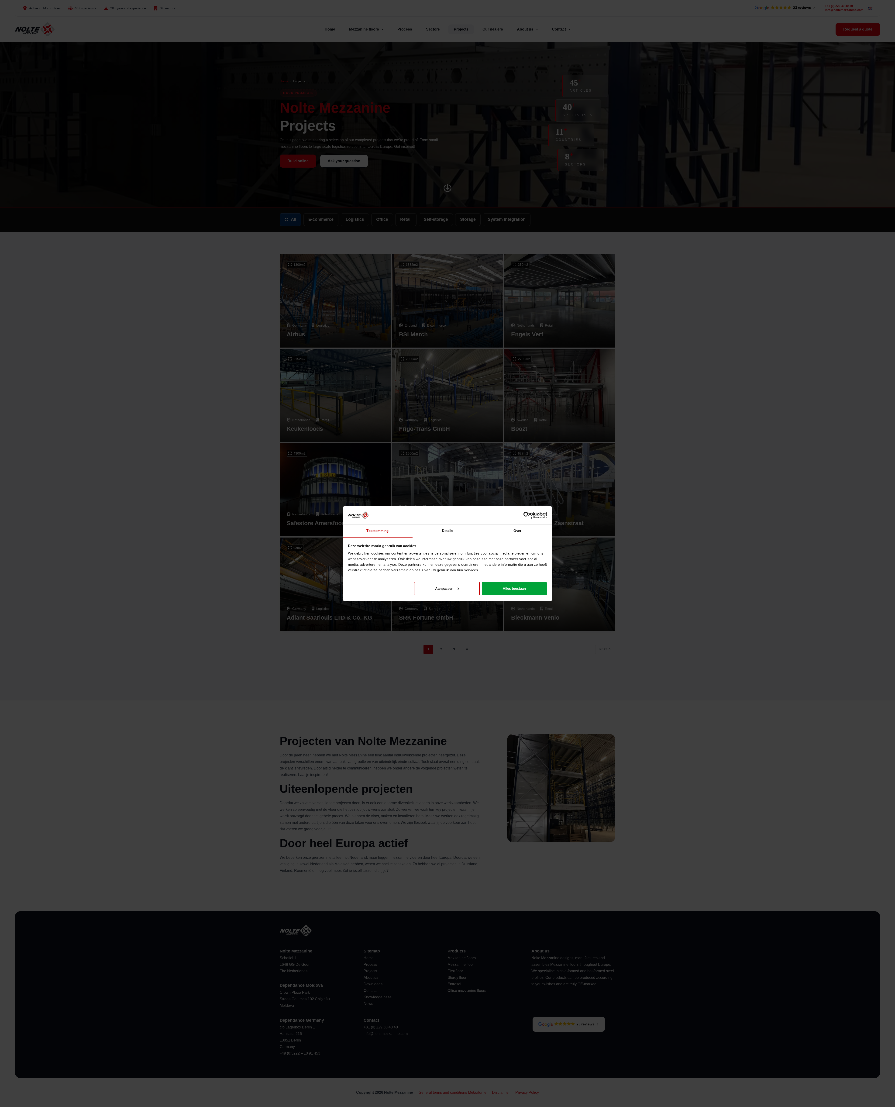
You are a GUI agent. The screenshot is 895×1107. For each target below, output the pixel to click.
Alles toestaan (514, 588)
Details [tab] (447, 530)
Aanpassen (444, 588)
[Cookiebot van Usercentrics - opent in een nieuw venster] (526, 515)
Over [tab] (517, 530)
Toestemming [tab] (377, 530)
